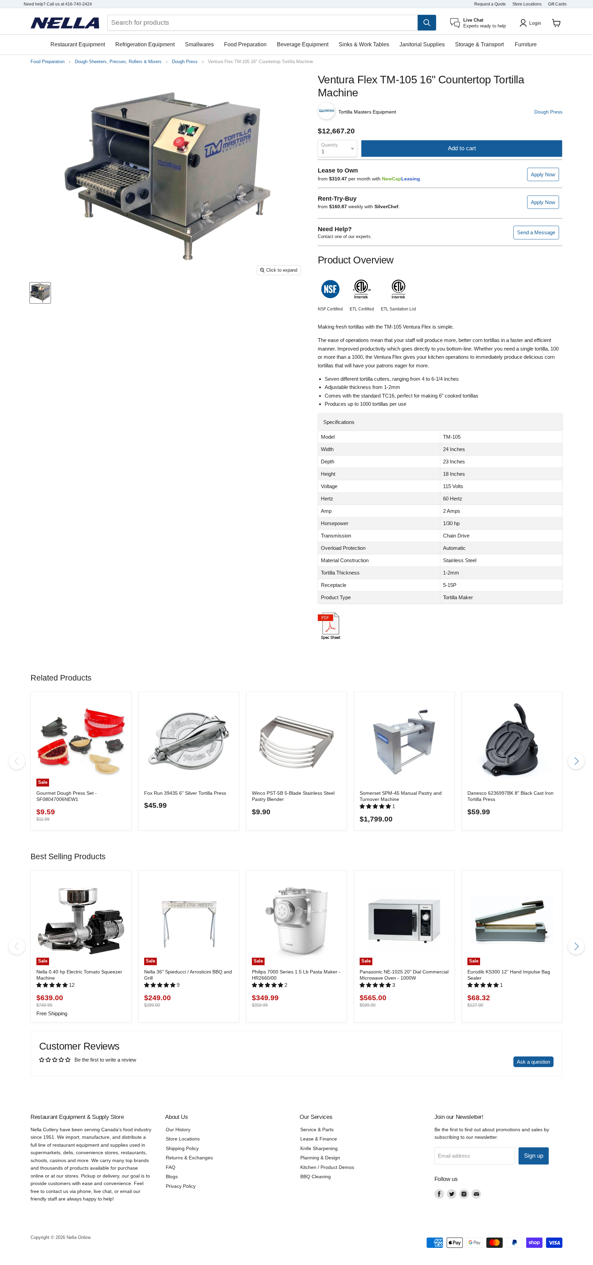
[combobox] (262, 23)
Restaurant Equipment (77, 44)
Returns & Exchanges (189, 1157)
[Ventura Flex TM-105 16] (40, 293)
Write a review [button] (491, 1062)
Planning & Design (320, 1157)
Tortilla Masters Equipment (367, 112)
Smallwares (199, 44)
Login (535, 23)
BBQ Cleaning (315, 1176)
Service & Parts (317, 1129)
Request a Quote (490, 4)
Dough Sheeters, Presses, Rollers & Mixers (118, 61)
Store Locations (527, 4)
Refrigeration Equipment (145, 44)
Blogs (172, 1176)
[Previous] (17, 761)
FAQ (170, 1167)
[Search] (427, 23)
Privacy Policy (181, 1186)
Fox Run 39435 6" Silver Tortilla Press (185, 793)
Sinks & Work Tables (364, 44)
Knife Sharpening (319, 1148)
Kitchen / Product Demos (327, 1167)
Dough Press (185, 61)
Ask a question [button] (533, 1062)
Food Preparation (245, 44)
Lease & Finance (318, 1139)
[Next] (576, 761)
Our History (178, 1129)
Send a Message (536, 232)
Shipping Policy (182, 1148)
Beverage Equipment (302, 44)
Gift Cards (557, 4)
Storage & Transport (479, 44)
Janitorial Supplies (422, 44)
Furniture (526, 44)
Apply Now (543, 174)
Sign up (533, 1155)
